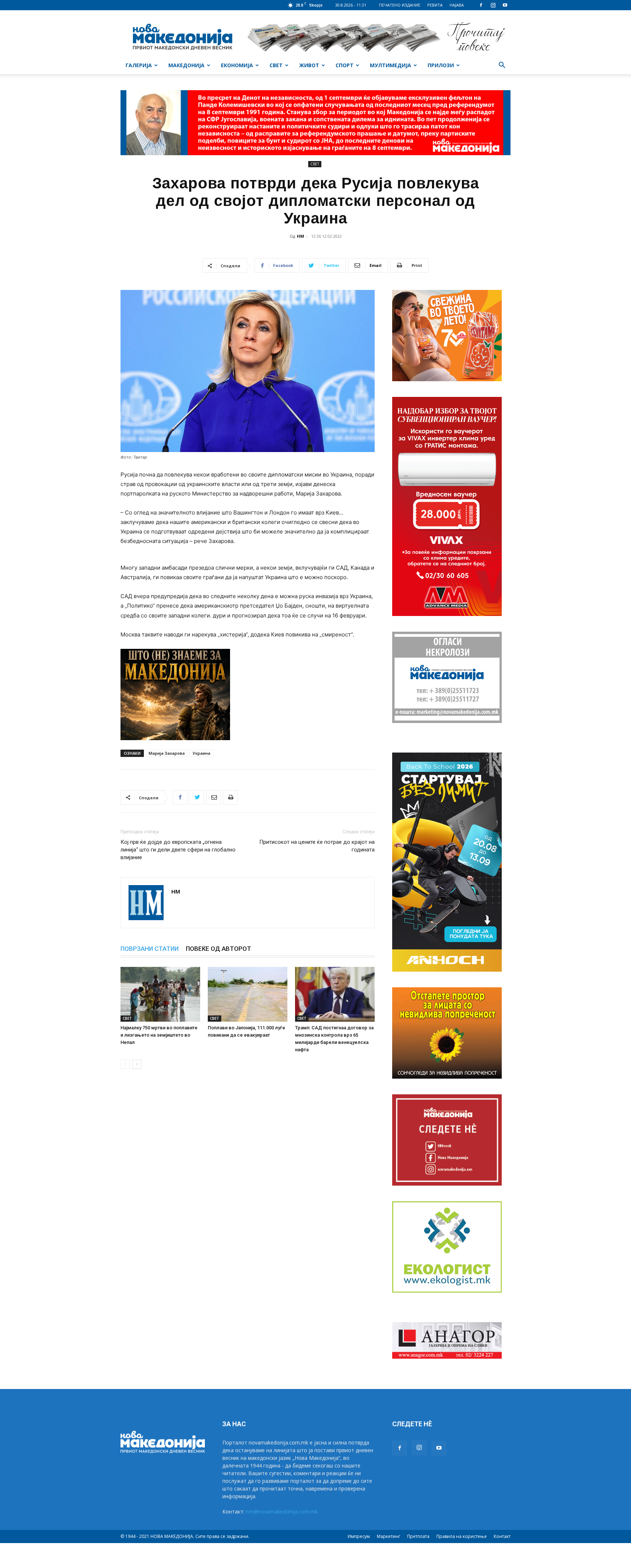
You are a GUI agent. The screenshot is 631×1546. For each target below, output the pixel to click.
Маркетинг (388, 1536)
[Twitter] (197, 797)
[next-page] (136, 1064)
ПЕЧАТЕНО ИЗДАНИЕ (399, 5)
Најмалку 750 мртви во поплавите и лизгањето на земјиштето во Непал (159, 1035)
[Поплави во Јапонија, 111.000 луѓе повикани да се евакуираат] (247, 994)
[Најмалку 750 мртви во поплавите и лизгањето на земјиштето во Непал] (160, 994)
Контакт (502, 1536)
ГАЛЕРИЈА (139, 65)
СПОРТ (344, 65)
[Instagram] (492, 5)
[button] (501, 65)
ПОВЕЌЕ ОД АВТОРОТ (218, 948)
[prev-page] (125, 1064)
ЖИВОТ (309, 65)
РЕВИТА (435, 5)
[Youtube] (505, 5)
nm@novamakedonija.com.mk (282, 1511)
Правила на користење (461, 1536)
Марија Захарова (167, 753)
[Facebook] (480, 5)
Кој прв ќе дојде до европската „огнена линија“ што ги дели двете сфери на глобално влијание (178, 850)
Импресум (359, 1536)
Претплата (418, 1536)
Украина (201, 753)
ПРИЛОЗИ (441, 65)
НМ (300, 236)
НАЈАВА (457, 5)
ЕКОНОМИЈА (237, 65)
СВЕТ (276, 65)
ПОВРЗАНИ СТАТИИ (150, 948)
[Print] (230, 797)
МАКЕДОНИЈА (186, 65)
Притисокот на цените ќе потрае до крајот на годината (317, 846)
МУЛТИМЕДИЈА (390, 65)
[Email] (213, 797)
